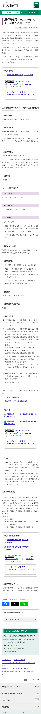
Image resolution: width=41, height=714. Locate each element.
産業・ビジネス (19, 660)
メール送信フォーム (10, 651)
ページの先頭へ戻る (33, 679)
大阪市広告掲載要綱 (12, 397)
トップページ (6, 660)
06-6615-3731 (13, 645)
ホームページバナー (18, 668)
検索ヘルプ (24, 12)
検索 (18, 12)
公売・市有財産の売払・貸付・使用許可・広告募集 (18, 664)
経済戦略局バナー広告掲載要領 (16, 401)
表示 (38, 686)
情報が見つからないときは (14, 619)
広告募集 (5, 668)
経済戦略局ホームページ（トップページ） (17, 119)
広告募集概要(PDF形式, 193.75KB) (20, 75)
